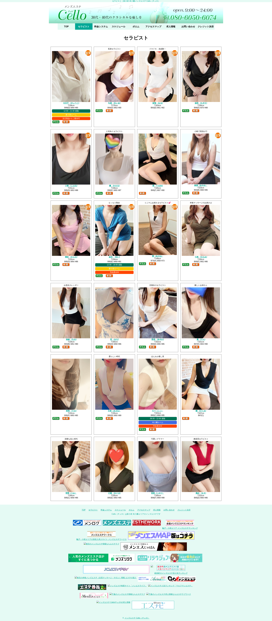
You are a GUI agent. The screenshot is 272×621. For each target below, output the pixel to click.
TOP (66, 26)
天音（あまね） (114, 411)
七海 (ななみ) (201, 257)
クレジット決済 (206, 26)
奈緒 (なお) (71, 339)
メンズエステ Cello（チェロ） (137, 618)
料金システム (101, 26)
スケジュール (118, 26)
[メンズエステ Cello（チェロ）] (136, 12)
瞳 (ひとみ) (201, 411)
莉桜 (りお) (71, 411)
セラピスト (83, 26)
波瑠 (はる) (157, 103)
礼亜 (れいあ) (114, 103)
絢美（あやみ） (200, 185)
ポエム (136, 26)
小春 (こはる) (71, 186)
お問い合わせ (188, 26)
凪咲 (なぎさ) (201, 103)
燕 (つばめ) (157, 186)
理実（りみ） (71, 493)
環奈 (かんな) (71, 257)
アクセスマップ (153, 26)
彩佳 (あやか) (158, 339)
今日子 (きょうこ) (71, 103)
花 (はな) (114, 339)
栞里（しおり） (157, 493)
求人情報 (170, 26)
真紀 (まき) (201, 493)
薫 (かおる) (114, 186)
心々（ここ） (157, 411)
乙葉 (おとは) (114, 493)
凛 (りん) (201, 339)
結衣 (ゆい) (114, 257)
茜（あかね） (157, 256)
